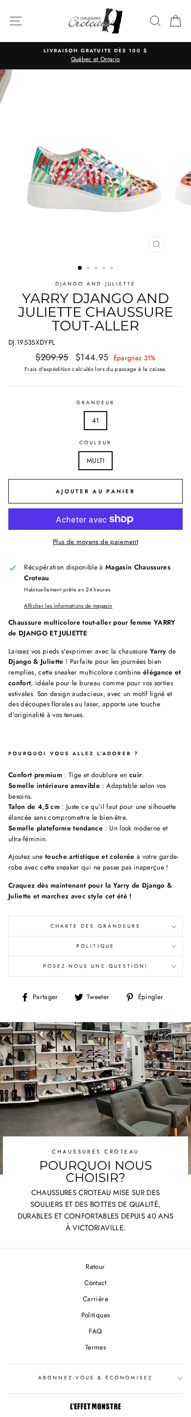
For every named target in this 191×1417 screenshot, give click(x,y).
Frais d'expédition (47, 369)
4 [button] (104, 268)
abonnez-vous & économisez (95, 1377)
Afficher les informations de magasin (68, 606)
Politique (95, 946)
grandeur (95, 402)
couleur (95, 442)
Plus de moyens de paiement (95, 541)
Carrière (95, 1299)
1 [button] (80, 268)
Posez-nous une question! (95, 966)
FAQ (95, 1331)
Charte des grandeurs (95, 926)
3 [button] (97, 268)
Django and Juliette (95, 283)
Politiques (95, 1315)
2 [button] (89, 268)
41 (95, 420)
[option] (95, 56)
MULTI (95, 460)
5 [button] (112, 268)
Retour (95, 1266)
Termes (95, 1347)
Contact (95, 1282)
